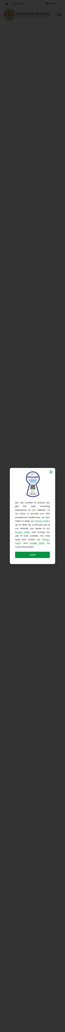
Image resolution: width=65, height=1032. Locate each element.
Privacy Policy (42, 520)
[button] (51, 472)
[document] (32, 516)
